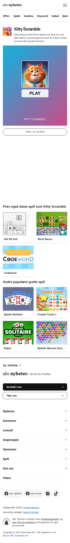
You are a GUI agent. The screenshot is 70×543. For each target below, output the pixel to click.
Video (7, 478)
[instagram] (47, 493)
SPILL (6, 16)
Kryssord (42, 16)
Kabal (55, 16)
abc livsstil (36, 493)
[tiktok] (56, 493)
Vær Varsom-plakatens (24, 522)
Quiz (65, 16)
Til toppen (10, 365)
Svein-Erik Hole (31, 512)
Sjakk (16, 16)
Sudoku (29, 16)
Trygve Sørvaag (31, 507)
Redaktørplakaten (50, 519)
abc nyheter (15, 493)
